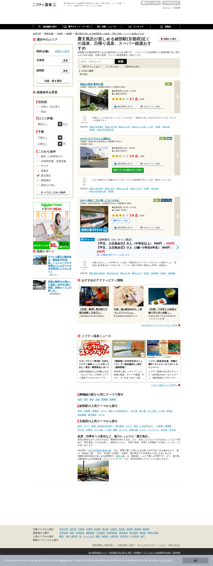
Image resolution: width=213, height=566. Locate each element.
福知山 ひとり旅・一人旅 (142, 127)
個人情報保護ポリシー (98, 553)
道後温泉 (123, 533)
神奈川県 (63, 529)
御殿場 (105, 536)
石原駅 (157, 127)
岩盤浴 (44, 170)
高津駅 (92, 130)
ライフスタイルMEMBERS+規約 (157, 553)
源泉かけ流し (48, 185)
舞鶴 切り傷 (125, 273)
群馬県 (97, 529)
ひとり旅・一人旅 (156, 411)
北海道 (121, 529)
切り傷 (142, 411)
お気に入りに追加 (152, 106)
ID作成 (177, 7)
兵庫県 (89, 529)
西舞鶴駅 (171, 273)
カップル (123, 430)
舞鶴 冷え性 (137, 273)
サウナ (103, 411)
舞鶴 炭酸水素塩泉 (97, 273)
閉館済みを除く (132, 66)
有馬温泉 (80, 533)
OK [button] (195, 560)
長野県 (129, 529)
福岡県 (146, 529)
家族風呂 (46, 180)
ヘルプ (162, 545)
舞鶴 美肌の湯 (112, 273)
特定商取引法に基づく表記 (120, 553)
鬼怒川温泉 (153, 533)
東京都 (105, 529)
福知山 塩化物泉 (96, 127)
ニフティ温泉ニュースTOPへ (164, 385)
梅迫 (92, 399)
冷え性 (134, 411)
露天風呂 (92, 414)
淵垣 (86, 399)
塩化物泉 (82, 414)
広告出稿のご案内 (126, 545)
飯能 (98, 536)
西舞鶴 (104, 399)
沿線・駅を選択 (53, 80)
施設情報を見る (125, 106)
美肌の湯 (133, 430)
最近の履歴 (171, 3)
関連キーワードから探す (46, 540)
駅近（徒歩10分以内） (103, 426)
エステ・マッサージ (149, 430)
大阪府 (113, 529)
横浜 (61, 536)
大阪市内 (114, 536)
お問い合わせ (174, 545)
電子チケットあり (91, 66)
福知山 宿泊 (110, 189)
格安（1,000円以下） (119, 411)
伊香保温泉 (111, 533)
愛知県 (138, 529)
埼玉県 (73, 529)
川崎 (67, 536)
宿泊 (80, 411)
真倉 (97, 399)
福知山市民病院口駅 (105, 130)
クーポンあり (112, 66)
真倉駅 (146, 273)
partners (63, 560)
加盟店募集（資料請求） (103, 545)
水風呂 (169, 411)
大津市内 (134, 536)
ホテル (101, 414)
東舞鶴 (112, 399)
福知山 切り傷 (110, 127)
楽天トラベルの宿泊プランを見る (128, 170)
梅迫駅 (163, 273)
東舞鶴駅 (155, 273)
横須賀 (74, 536)
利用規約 (137, 553)
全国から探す (62, 51)
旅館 (115, 430)
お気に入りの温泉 (151, 3)
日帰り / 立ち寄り (50, 106)
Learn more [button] (165, 560)
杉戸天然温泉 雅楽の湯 (100, 450)
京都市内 (124, 536)
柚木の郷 (120, 456)
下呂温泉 (100, 533)
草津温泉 (63, 533)
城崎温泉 (90, 533)
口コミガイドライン (146, 545)
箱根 (72, 533)
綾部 (80, 399)
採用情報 (176, 553)
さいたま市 (88, 536)
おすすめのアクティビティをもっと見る (159, 325)
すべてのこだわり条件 (53, 192)
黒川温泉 (133, 533)
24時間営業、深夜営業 (53, 161)
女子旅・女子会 (168, 430)
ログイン (167, 7)
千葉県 (81, 529)
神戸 (142, 536)
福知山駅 (166, 127)
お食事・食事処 (91, 411)
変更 (65, 60)
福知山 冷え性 (124, 127)
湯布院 (143, 533)
